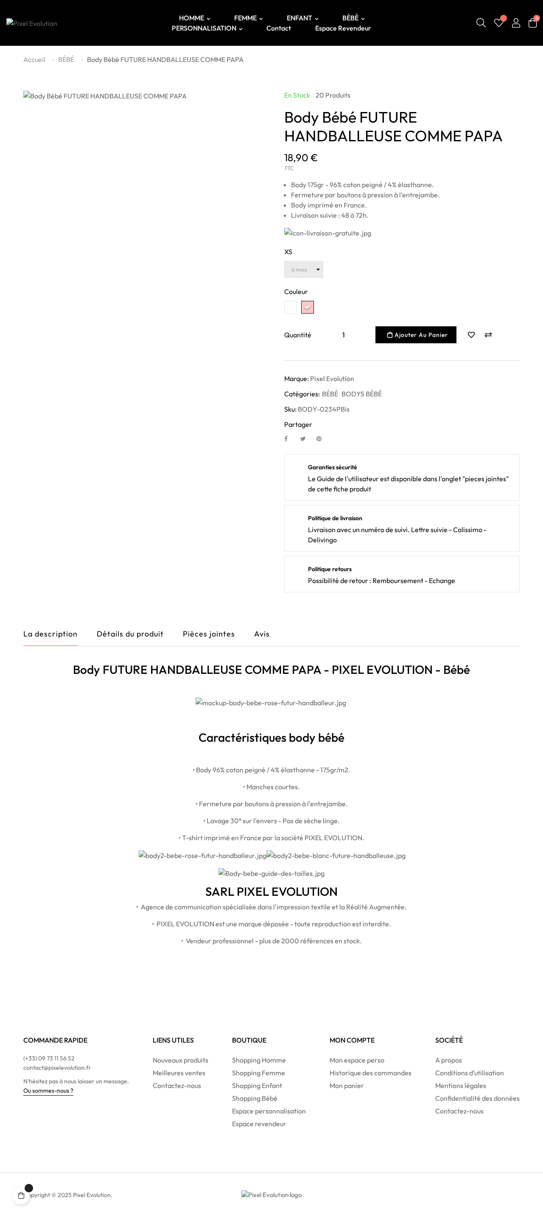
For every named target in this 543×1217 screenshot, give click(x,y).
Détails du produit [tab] (130, 634)
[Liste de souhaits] (499, 23)
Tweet (306, 438)
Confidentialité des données (477, 1098)
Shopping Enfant (257, 1085)
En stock (297, 95)
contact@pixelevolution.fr (57, 1067)
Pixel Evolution (332, 378)
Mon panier (347, 1085)
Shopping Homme (259, 1060)
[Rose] (307, 307)
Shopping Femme (258, 1072)
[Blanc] (290, 307)
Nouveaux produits (180, 1060)
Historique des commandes (370, 1072)
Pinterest (322, 438)
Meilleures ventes (179, 1072)
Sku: (290, 409)
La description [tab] (50, 634)
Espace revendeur (259, 1123)
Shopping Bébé (254, 1098)
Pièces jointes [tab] (209, 634)
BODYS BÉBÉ (361, 394)
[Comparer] (488, 334)
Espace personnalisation (269, 1111)
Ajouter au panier (420, 335)
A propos (448, 1060)
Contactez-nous (177, 1085)
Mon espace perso (357, 1060)
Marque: (296, 378)
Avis (262, 634)
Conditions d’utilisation (469, 1072)
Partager (290, 438)
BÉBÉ (330, 394)
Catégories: (302, 394)
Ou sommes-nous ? (48, 1090)
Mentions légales (460, 1085)
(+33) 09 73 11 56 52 (49, 1058)
